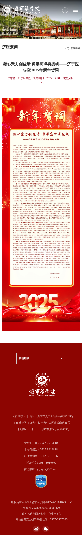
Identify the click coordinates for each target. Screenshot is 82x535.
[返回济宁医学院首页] (41, 10)
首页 (67, 48)
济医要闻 (75, 48)
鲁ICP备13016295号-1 (58, 502)
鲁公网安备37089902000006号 (41, 508)
